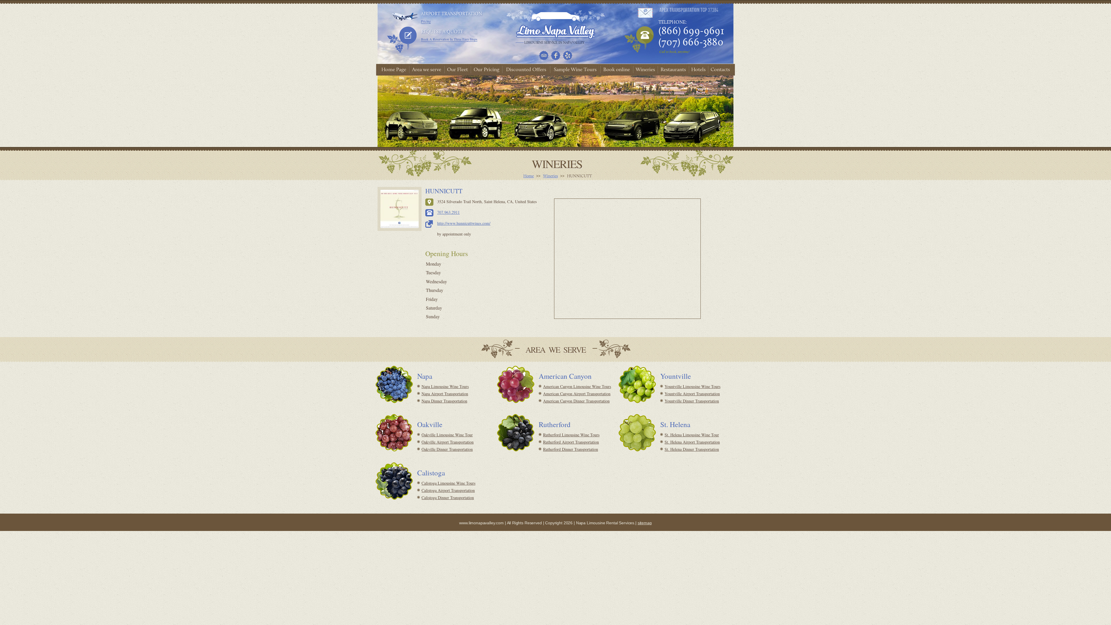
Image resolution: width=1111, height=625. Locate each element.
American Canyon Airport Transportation (576, 393)
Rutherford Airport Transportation (571, 442)
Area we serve (426, 70)
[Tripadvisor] (544, 55)
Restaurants (673, 70)
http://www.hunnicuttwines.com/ (463, 223)
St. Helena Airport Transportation (692, 442)
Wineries (645, 70)
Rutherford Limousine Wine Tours (571, 435)
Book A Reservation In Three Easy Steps (449, 39)
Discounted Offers (526, 70)
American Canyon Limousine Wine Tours (577, 386)
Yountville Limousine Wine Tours (692, 386)
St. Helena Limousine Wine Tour (692, 435)
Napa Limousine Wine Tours (445, 386)
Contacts (720, 70)
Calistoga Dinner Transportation (448, 497)
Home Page (393, 70)
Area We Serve (555, 349)
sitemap (645, 523)
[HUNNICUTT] (399, 209)
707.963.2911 (448, 212)
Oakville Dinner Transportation (447, 449)
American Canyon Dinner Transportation (576, 401)
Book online (616, 70)
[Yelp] (567, 55)
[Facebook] (555, 55)
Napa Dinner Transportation (444, 401)
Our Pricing (486, 70)
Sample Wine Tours (575, 70)
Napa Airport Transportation (445, 393)
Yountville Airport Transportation (692, 393)
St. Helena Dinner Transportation (692, 449)
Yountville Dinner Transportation (692, 401)
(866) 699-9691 (691, 31)
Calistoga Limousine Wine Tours (448, 483)
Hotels (698, 70)
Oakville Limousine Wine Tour (447, 435)
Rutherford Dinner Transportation (570, 449)
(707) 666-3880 (690, 43)
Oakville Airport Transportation (448, 442)
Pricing (426, 21)
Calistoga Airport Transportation (448, 490)
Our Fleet (457, 70)
